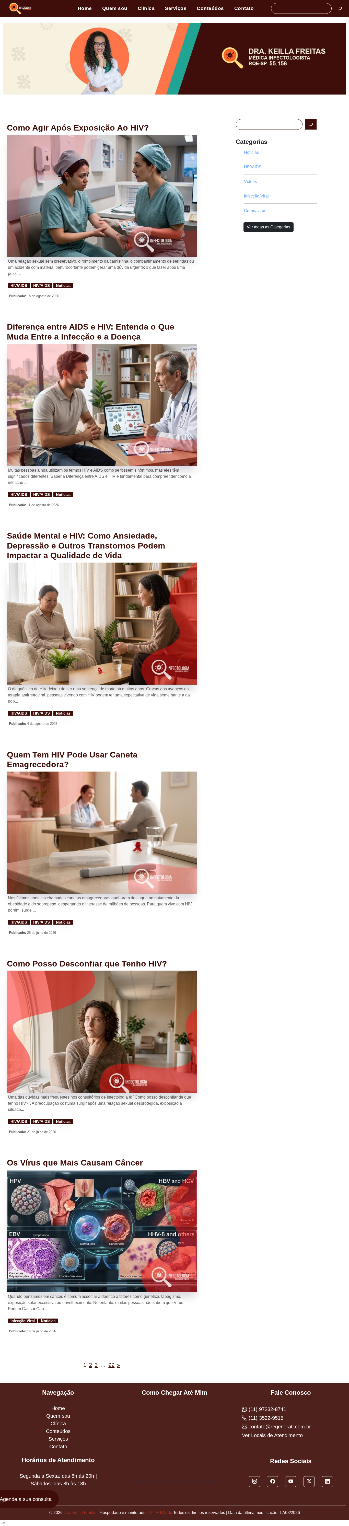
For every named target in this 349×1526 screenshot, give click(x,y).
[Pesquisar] (340, 8)
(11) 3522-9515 (265, 1418)
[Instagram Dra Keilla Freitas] (254, 1481)
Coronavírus (255, 210)
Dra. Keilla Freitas (80, 1512)
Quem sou (114, 8)
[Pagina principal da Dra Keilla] (21, 8)
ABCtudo (164, 1512)
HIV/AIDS (18, 286)
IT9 (150, 1512)
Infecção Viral (22, 1321)
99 (111, 1365)
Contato (244, 8)
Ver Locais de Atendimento (272, 1435)
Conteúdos (210, 8)
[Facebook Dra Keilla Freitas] (272, 1481)
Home (85, 8)
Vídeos (250, 181)
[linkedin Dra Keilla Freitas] (327, 1481)
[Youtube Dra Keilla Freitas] (290, 1481)
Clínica (146, 8)
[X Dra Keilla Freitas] (309, 1481)
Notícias (63, 286)
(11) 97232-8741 (266, 1409)
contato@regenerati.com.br (279, 1426)
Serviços (176, 8)
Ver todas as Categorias (268, 227)
